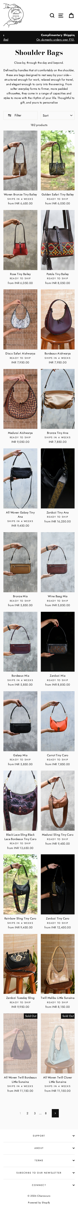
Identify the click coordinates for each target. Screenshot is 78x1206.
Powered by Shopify (39, 1202)
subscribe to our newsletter (38, 1172)
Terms (39, 1160)
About (39, 1148)
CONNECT (39, 1185)
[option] (39, 37)
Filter (17, 115)
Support (39, 1135)
